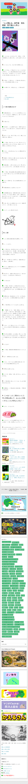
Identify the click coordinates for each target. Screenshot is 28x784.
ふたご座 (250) (13, 569)
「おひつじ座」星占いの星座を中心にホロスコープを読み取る (17, 458)
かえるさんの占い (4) (6, 542)
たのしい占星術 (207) (19, 549)
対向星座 (11, 27)
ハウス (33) (15, 578)
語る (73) (16, 607)
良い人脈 (7, 99)
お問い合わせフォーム (7, 768)
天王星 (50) (14, 600)
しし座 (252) (4, 571)
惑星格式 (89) (11, 602)
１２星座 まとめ (6, 770)
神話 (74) (11, 607)
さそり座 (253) (5, 573)
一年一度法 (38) (15, 588)
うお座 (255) (13, 576)
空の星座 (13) (11, 605)
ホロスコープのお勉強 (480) (8, 549)
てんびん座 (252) (19, 571)
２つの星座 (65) (20, 576)
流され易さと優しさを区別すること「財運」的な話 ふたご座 (17, 477)
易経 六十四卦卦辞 (6, 747)
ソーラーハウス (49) (6, 583)
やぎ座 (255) (18, 573)
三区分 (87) (17, 593)
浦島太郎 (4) (10, 631)
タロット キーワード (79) (7, 622)
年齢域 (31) (17, 602)
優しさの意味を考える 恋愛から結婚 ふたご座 (17, 449)
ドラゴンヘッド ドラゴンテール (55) (10, 559)
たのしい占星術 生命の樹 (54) (8, 554)
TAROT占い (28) (15, 542)
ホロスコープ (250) (20, 612)
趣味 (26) (14, 610)
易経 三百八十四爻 (6, 749)
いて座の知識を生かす (9, 97)
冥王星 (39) (4, 602)
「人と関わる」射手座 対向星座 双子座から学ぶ (13, 24)
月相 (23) (18, 595)
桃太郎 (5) (4, 631)
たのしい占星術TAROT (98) (7, 552)
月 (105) (22, 595)
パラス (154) (19, 554)
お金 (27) (15, 590)
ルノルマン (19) (14, 544)
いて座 (4, 27)
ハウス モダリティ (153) (16, 547)
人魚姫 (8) (16, 629)
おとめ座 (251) (12, 571)
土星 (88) (9, 600)
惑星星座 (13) (5, 607)
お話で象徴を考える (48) (7, 629)
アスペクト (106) (10, 612)
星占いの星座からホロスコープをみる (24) (11, 626)
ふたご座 (7, 27)
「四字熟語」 (7, 773)
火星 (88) (20, 598)
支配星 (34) (4, 605)
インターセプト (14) (14, 585)
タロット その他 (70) (19, 624)
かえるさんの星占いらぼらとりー (14, 3)
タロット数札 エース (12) (7, 624)
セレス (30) (10, 557)
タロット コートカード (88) (8, 619)
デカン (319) (22, 585)
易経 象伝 (4, 753)
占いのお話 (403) (5, 547)
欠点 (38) (21, 607)
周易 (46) (21, 544)
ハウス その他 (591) (6, 581)
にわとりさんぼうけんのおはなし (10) (10, 634)
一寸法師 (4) (16, 631)
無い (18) (4, 612)
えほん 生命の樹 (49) (6, 578)
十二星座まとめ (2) (6, 544)
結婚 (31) (4, 590)
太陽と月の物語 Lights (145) (8, 566)
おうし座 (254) (5, 569)
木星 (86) (4, 600)
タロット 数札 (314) (19, 622)
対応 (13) (4, 610)
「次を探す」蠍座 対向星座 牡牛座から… (18, 490)
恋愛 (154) (22, 588)
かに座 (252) (19, 569)
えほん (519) (20, 590)
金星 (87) (9, 598)
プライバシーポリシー (7, 766)
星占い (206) (4, 593)
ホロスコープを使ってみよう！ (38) (9, 561)
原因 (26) (19, 610)
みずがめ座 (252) (5, 576)
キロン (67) (4, 557)
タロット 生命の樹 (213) (7, 614)
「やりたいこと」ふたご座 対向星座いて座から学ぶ (17, 468)
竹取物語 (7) (21, 629)
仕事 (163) (9, 590)
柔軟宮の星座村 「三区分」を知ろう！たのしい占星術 (17, 441)
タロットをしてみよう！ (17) (8, 564)
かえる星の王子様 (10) (6, 636)
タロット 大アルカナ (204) (8, 617)
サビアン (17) (22, 583)
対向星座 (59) (18, 605)
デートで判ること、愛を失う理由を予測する (10, 489)
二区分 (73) (4, 595)
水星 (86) (4, 598)
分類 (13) (9, 610)
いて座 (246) (12, 573)
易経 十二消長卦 (5, 751)
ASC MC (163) (15, 583)
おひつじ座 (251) (18, 566)
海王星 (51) (20, 600)
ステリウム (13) (5, 585)
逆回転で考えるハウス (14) (17, 581)
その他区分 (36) (11, 595)
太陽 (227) (14, 598)
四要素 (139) (11, 593)
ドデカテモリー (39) (6, 588)
